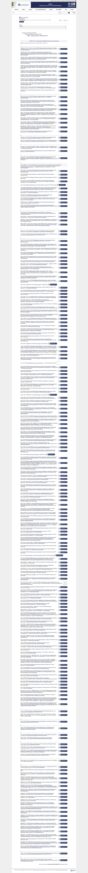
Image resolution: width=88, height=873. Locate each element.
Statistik (51, 9)
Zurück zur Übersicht (24, 17)
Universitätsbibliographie (41, 9)
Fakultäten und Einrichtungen (27, 32)
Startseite (16, 9)
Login (14, 12)
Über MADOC (58, 9)
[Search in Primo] (62, 49)
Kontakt (71, 9)
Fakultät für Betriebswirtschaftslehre (31, 34)
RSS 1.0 (62, 20)
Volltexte (30, 9)
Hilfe (66, 9)
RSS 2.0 (67, 20)
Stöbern (23, 9)
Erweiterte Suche (73, 13)
